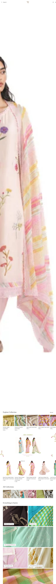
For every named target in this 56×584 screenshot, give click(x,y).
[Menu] (1, 2)
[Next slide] (51, 422)
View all (51, 412)
